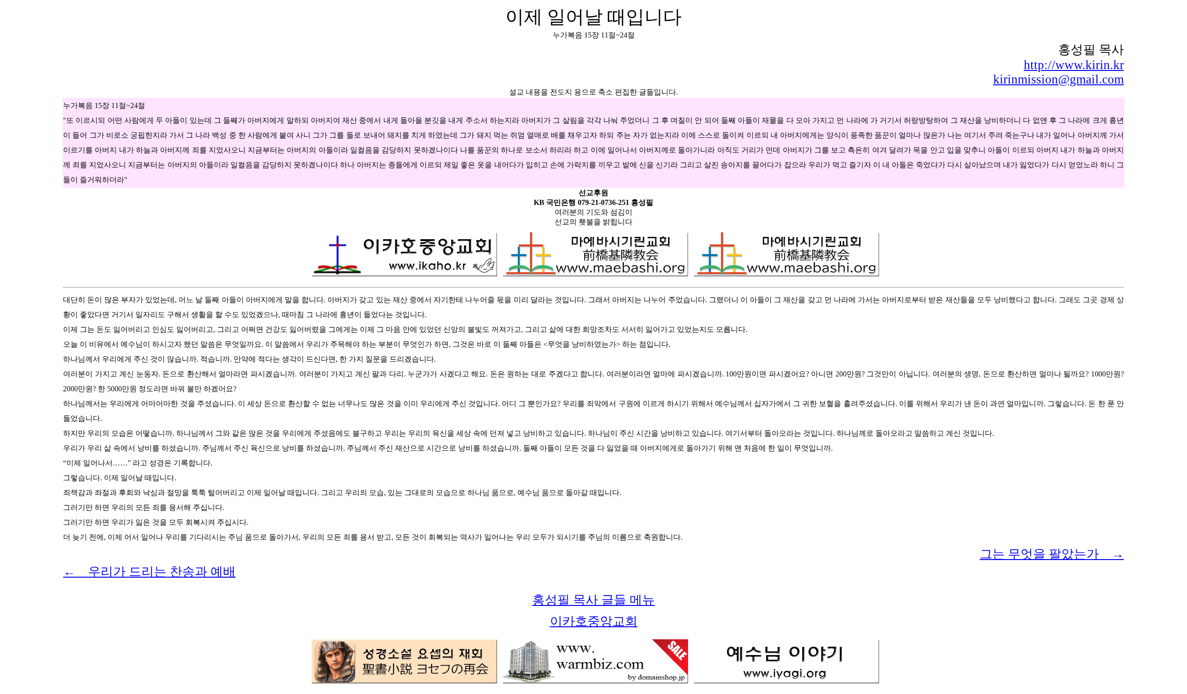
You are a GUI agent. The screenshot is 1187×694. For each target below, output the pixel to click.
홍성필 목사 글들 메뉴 (593, 600)
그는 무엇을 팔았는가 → (1052, 554)
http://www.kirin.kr (1074, 65)
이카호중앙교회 (594, 621)
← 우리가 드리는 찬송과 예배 (149, 572)
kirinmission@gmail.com (1058, 79)
